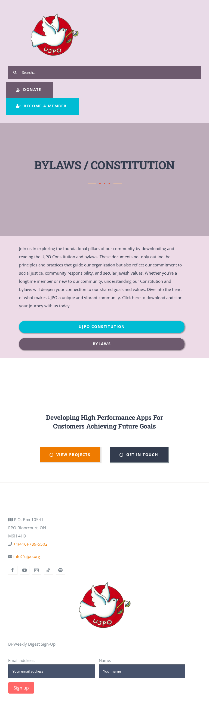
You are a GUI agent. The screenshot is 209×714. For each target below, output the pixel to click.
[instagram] (36, 570)
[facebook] (12, 570)
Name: (105, 660)
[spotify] (60, 570)
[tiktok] (48, 570)
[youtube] (24, 570)
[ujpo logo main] (54, 8)
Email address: (21, 660)
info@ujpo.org (26, 556)
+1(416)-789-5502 (30, 544)
